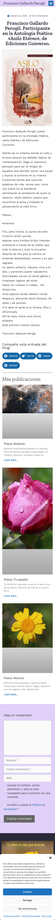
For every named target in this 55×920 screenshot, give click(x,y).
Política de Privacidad (31, 916)
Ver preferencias (27, 908)
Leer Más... (11, 460)
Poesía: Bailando (14, 443)
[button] (50, 857)
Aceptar (27, 891)
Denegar (27, 900)
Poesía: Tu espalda (16, 579)
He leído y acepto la (24, 807)
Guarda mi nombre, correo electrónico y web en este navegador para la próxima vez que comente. (28, 791)
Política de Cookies (12, 916)
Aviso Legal (46, 916)
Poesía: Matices (14, 678)
